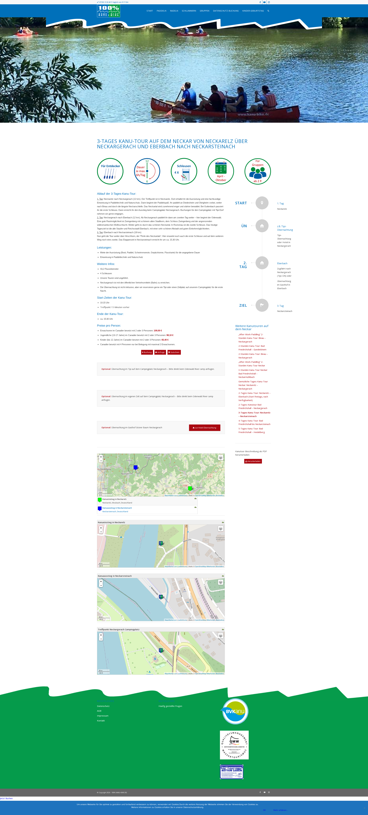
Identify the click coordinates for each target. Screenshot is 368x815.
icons (185, 495)
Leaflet (180, 495)
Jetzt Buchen (6, 798)
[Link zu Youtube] (264, 2)
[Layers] (220, 457)
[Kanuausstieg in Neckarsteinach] (135, 467)
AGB (99, 710)
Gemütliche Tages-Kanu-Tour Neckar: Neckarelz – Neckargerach (253, 385)
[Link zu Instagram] (269, 2)
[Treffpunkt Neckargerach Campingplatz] (161, 650)
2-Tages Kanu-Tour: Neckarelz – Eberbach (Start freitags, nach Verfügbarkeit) (254, 397)
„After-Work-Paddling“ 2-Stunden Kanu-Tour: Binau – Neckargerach (252, 338)
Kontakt (101, 720)
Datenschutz (103, 706)
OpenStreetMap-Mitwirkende (205, 495)
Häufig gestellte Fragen (170, 706)
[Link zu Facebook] (260, 2)
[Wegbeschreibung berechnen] (195, 498)
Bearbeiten (219, 495)
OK (264, 810)
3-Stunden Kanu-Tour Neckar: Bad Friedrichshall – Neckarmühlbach (253, 373)
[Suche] (268, 10)
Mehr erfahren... (280, 810)
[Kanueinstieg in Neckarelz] (190, 488)
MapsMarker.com (171, 495)
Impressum (102, 715)
